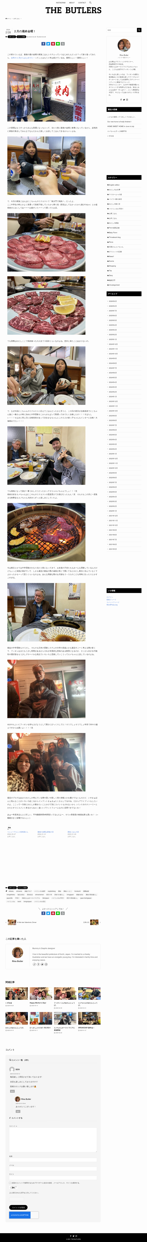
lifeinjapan (45, 898)
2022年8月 (113, 477)
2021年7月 (113, 539)
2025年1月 (113, 339)
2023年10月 (113, 411)
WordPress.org (112, 605)
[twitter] (42, 964)
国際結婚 (86, 891)
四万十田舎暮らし (72, 898)
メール (11, 1165)
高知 (59, 891)
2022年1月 (113, 511)
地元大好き (21, 894)
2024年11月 (113, 349)
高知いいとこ (68, 891)
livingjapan (70, 894)
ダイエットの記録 (115, 251)
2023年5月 (113, 434)
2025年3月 (113, 330)
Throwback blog (115, 237)
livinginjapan (28, 901)
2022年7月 (113, 482)
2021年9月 (113, 530)
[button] (43, 43)
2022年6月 (113, 487)
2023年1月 (113, 454)
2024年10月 (113, 353)
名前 (10, 1156)
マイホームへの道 (115, 194)
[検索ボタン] (90, 2)
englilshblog (52, 891)
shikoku (11, 891)
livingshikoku (11, 894)
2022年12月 (113, 458)
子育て (17, 898)
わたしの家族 (21, 37)
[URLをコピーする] (63, 43)
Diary (111, 275)
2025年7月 (113, 310)
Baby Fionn (113, 232)
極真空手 (112, 280)
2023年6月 (113, 430)
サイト (11, 1174)
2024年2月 (113, 392)
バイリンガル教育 (39, 891)
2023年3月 (113, 444)
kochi (19, 901)
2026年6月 (113, 301)
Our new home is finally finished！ (119, 121)
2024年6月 (113, 372)
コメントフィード (113, 602)
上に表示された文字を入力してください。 (24, 1192)
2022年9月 (113, 473)
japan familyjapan (86, 898)
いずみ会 (110, 136)
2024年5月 (113, 377)
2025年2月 (113, 334)
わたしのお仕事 (114, 189)
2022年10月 (113, 468)
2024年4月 (113, 382)
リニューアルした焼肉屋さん (17, 832)
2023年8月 (113, 420)
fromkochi (78, 891)
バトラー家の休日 (115, 199)
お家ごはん (113, 213)
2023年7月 (113, 425)
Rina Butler (17, 961)
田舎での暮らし (59, 894)
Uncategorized (114, 285)
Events (111, 261)
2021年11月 (113, 520)
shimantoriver (39, 894)
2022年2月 (113, 506)
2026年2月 (113, 306)
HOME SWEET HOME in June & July (120, 126)
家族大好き (79, 894)
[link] (34, 964)
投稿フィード (111, 599)
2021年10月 (113, 525)
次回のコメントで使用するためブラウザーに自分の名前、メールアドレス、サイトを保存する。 (46, 1183)
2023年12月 (113, 401)
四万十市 (49, 894)
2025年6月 (113, 315)
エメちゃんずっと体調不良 (117, 131)
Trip (110, 270)
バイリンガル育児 (39, 901)
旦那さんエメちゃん (116, 247)
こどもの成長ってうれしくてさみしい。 (121, 117)
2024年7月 (113, 368)
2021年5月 (113, 549)
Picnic (111, 242)
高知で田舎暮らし (91, 894)
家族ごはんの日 (73, 832)
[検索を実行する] (139, 30)
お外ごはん (12, 37)
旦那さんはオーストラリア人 (31, 898)
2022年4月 (113, 496)
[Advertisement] (53, 862)
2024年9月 (113, 358)
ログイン (110, 597)
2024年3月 (113, 387)
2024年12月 (113, 344)
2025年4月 (113, 325)
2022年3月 (113, 501)
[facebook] (38, 964)
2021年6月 (113, 544)
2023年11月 (113, 406)
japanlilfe (10, 898)
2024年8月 (113, 363)
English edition (114, 185)
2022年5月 (113, 492)
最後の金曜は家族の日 (46, 832)
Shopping (112, 266)
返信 (12, 1091)
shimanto (19, 891)
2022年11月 (113, 463)
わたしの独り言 (114, 204)
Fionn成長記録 (114, 228)
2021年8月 (113, 535)
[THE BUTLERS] (73, 10)
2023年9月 (113, 415)
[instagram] (46, 964)
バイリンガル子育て (58, 898)
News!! (111, 256)
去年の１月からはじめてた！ (23, 57)
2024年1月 (113, 396)
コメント (13, 1126)
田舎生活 (30, 894)
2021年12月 (113, 515)
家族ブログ (28, 891)
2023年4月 (113, 439)
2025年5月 (113, 320)
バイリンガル (11, 901)
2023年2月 (113, 449)
